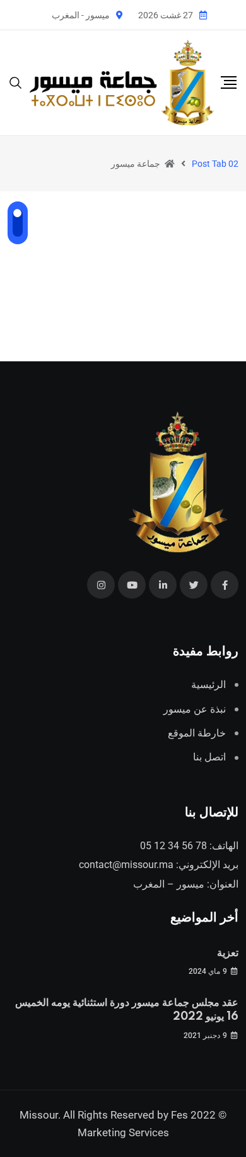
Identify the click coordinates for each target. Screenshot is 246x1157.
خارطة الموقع (197, 733)
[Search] (15, 82)
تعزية (227, 953)
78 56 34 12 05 (173, 846)
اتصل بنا (209, 757)
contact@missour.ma (126, 865)
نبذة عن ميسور (194, 709)
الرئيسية (208, 685)
